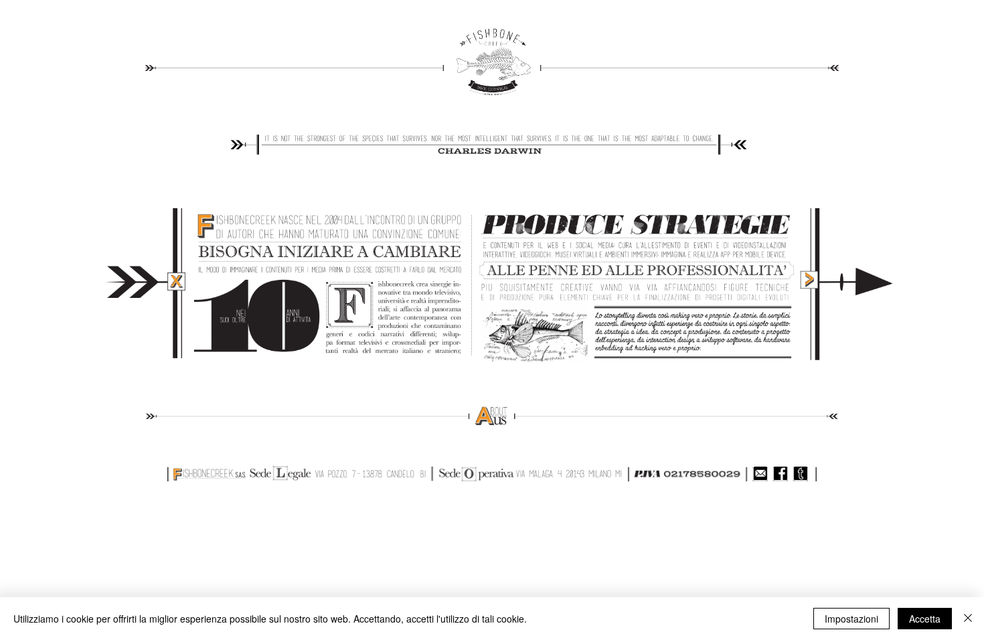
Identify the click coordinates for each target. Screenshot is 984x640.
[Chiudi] (968, 618)
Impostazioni (851, 618)
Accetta (924, 618)
